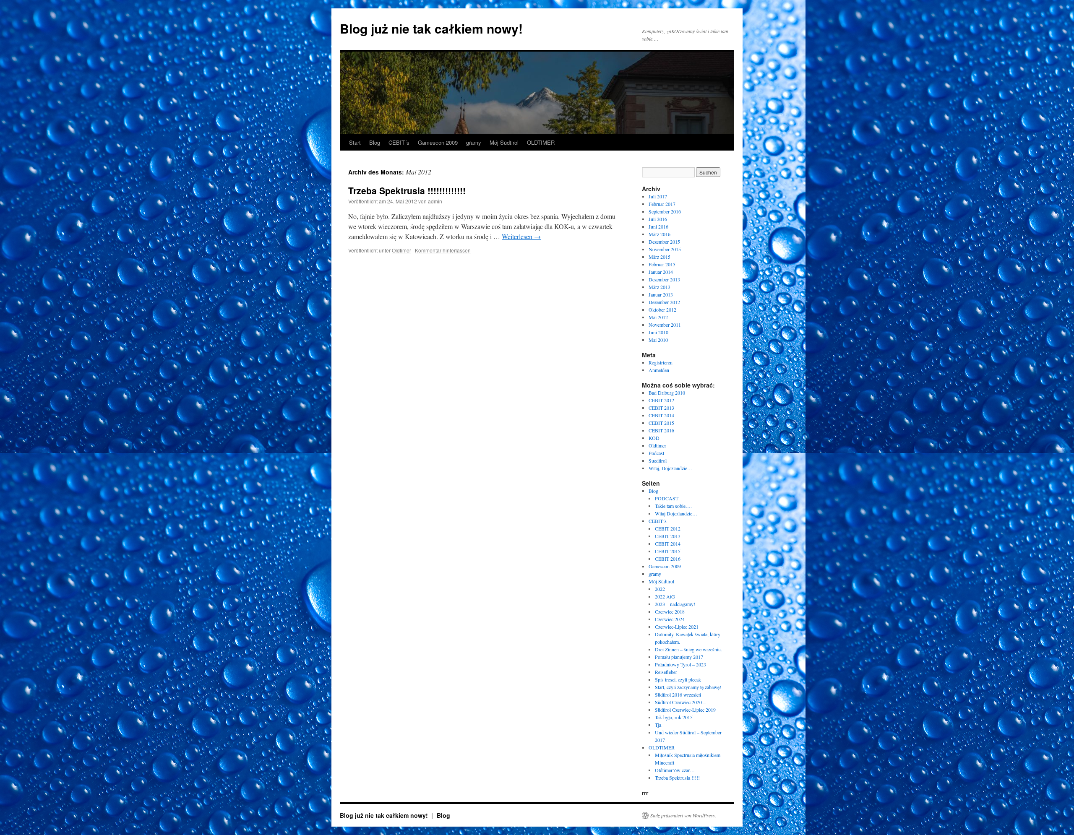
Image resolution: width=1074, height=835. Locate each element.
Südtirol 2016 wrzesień (678, 694)
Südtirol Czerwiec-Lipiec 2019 (685, 709)
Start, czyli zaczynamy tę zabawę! (688, 687)
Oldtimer (401, 250)
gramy (473, 142)
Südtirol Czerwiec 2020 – (680, 702)
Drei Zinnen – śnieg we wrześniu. (688, 649)
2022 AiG (665, 596)
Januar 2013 (661, 294)
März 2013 (659, 287)
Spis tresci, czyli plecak (678, 679)
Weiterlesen (521, 236)
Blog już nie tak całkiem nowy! (431, 28)
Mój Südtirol (504, 142)
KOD (654, 437)
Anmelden (659, 370)
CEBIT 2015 (661, 422)
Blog (374, 142)
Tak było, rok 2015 (674, 717)
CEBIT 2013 (661, 407)
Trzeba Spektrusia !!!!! (677, 777)
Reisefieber (666, 672)
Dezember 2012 (664, 302)
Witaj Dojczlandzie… (676, 513)
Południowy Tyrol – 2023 (680, 664)
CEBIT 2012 (661, 400)
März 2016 (659, 234)
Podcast (656, 453)
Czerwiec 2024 (670, 619)
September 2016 (665, 211)
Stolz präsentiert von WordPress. (683, 815)
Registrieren (661, 362)
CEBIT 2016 (661, 430)
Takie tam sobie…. (673, 505)
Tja (658, 724)
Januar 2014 (661, 271)
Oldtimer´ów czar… (675, 770)
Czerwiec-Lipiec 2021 (677, 626)
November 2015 (665, 249)
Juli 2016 (658, 219)
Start (355, 142)
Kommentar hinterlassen (443, 250)
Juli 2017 (658, 196)
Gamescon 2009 (438, 142)
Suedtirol (658, 460)
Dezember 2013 (664, 279)
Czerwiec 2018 (670, 611)
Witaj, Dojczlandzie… (670, 468)
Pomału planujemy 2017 (679, 656)
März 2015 (659, 256)
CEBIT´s (398, 142)
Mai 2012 (658, 317)
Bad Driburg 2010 (667, 392)
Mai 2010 (658, 339)
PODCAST (666, 498)
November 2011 (665, 324)
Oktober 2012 (662, 309)
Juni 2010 (658, 332)
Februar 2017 (662, 203)
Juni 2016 (658, 226)
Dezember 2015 (664, 241)
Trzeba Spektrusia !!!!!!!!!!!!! (407, 190)
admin (435, 201)
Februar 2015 (662, 264)
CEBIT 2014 (661, 415)
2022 (660, 588)
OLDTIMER (541, 142)
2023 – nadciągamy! (675, 604)
